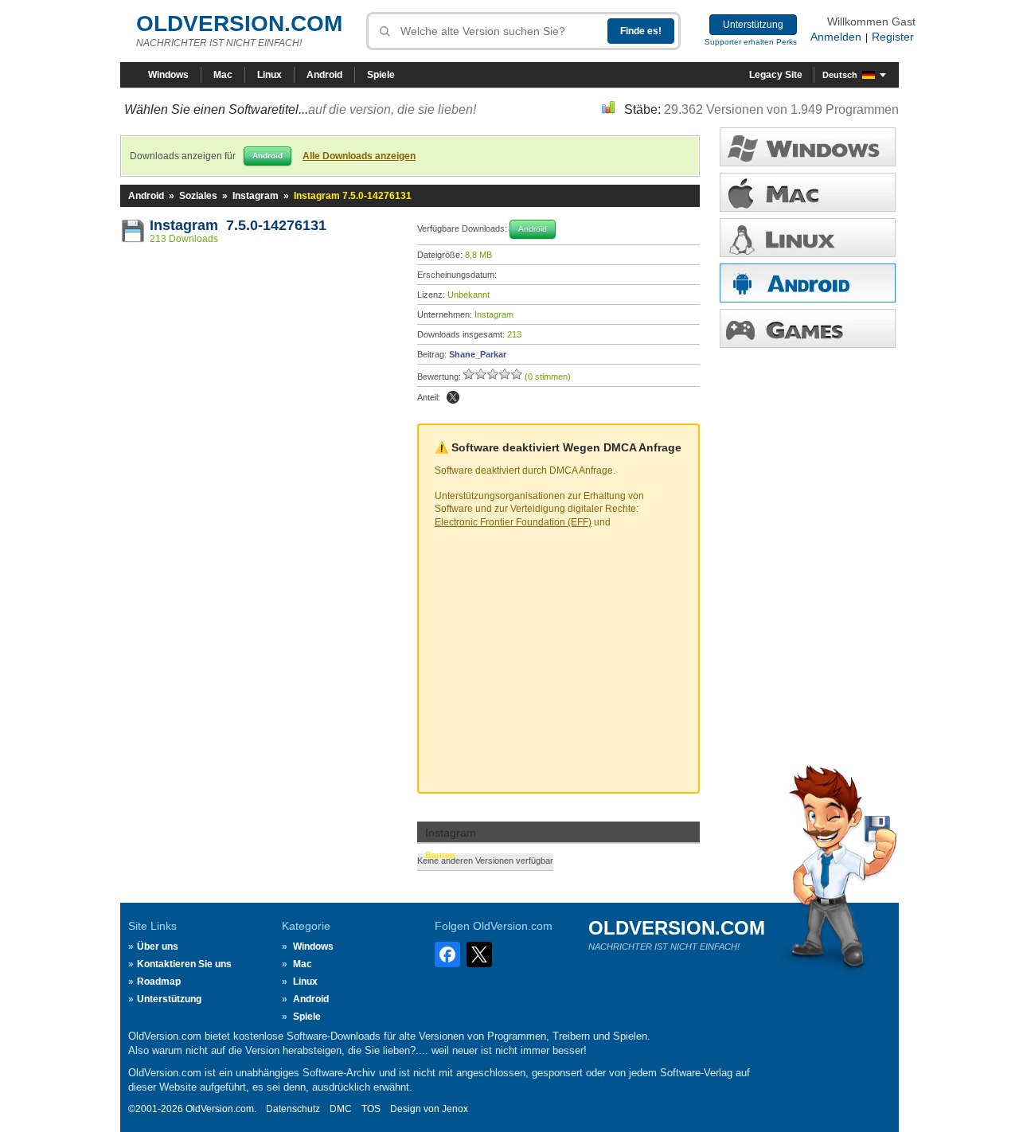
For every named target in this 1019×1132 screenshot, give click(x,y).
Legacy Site (775, 74)
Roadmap (159, 981)
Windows (168, 74)
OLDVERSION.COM (239, 23)
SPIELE (808, 328)
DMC (341, 1108)
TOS (371, 1108)
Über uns (157, 946)
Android (324, 74)
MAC (808, 192)
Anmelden (835, 36)
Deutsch (839, 75)
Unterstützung (753, 24)
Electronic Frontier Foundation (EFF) (513, 522)
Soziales (198, 195)
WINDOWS (808, 146)
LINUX (808, 237)
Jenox (455, 1108)
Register (893, 36)
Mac (222, 74)
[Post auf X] (453, 397)
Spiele (381, 74)
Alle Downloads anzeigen (359, 156)
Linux (269, 74)
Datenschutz (293, 1108)
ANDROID (808, 283)
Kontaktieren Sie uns (184, 964)
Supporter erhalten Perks (751, 41)
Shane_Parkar (477, 354)
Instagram (255, 195)
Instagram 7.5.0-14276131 (238, 225)
